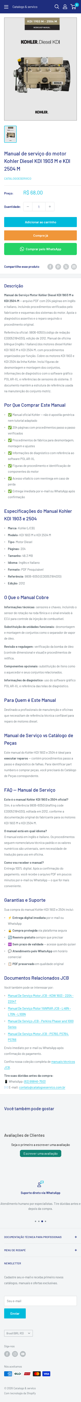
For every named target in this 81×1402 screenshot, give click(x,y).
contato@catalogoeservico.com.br (42, 1087)
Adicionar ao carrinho (40, 222)
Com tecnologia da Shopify (20, 1393)
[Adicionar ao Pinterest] (58, 266)
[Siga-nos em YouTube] (23, 1354)
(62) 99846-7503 (35, 1081)
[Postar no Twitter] (66, 266)
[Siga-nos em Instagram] (15, 1354)
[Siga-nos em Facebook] (7, 1354)
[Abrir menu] (6, 7)
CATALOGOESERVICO (17, 178)
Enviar (15, 1313)
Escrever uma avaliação (40, 1153)
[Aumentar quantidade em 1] (49, 206)
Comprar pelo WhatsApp (43, 249)
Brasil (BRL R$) (14, 1333)
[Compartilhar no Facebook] (50, 266)
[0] (73, 6)
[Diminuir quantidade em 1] (27, 206)
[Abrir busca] (57, 6)
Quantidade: (12, 206)
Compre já (40, 235)
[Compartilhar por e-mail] (74, 266)
